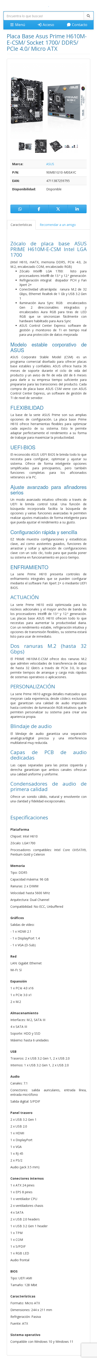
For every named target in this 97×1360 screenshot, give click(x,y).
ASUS (50, 164)
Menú (19, 24)
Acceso (48, 24)
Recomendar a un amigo (58, 225)
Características (21, 225)
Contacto (79, 24)
